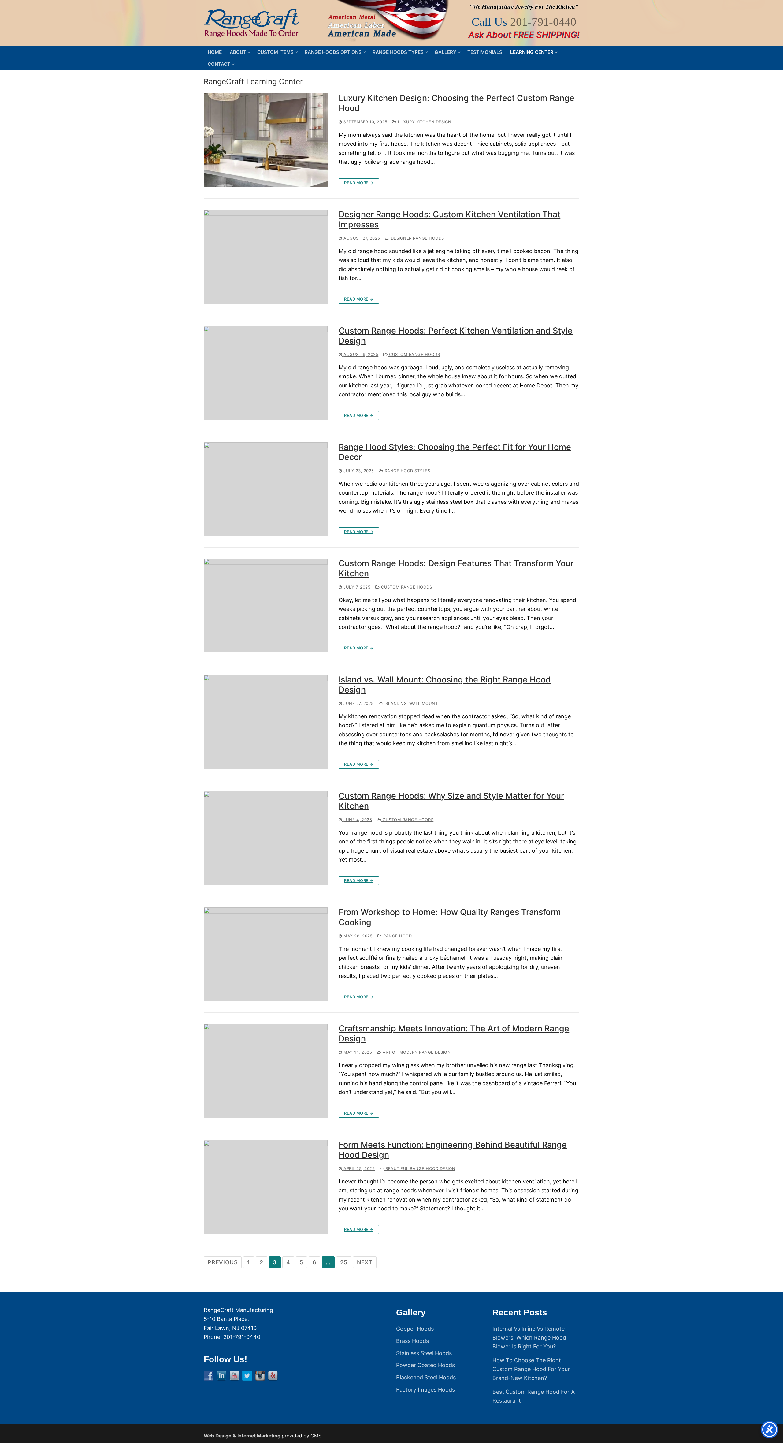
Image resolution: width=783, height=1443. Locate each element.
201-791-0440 (543, 21)
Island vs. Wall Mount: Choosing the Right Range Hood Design (445, 685)
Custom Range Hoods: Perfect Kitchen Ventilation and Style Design (456, 336)
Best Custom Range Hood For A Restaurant (533, 1396)
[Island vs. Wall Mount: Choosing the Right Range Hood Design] (266, 722)
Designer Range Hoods (416, 238)
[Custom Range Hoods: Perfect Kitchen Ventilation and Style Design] (266, 373)
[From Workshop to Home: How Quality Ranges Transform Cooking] (266, 954)
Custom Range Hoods (414, 354)
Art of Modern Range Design (416, 1052)
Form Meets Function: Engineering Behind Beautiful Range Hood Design (453, 1150)
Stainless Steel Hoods (424, 1353)
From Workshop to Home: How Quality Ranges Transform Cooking (450, 917)
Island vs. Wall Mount (410, 703)
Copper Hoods (415, 1328)
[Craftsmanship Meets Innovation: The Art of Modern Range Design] (266, 1071)
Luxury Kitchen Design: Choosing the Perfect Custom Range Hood (456, 103)
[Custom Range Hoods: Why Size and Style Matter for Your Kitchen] (266, 838)
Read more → (358, 182)
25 (343, 1262)
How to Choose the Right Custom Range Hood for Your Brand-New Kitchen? (531, 1369)
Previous (223, 1262)
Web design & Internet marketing (242, 1436)
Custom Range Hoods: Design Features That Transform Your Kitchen (456, 568)
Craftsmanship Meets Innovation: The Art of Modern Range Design (454, 1034)
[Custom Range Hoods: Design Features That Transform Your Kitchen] (266, 605)
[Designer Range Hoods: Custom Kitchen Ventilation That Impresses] (266, 257)
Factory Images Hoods (425, 1389)
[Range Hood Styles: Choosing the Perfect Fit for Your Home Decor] (266, 489)
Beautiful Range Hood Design (419, 1168)
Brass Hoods (412, 1341)
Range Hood (397, 935)
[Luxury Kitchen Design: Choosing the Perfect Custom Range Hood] (266, 140)
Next (365, 1262)
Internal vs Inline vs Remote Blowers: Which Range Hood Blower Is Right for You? (529, 1337)
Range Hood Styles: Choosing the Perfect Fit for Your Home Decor (455, 452)
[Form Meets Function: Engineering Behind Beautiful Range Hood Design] (266, 1187)
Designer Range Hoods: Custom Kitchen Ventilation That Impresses (449, 220)
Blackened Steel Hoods (426, 1377)
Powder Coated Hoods (425, 1365)
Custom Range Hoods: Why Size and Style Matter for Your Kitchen (451, 801)
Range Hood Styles (406, 470)
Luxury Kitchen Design (424, 121)
